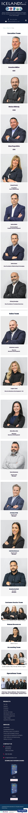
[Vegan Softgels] (13, 718)
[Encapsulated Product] (13, 729)
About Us (9, 28)
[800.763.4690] (3, 754)
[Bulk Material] (13, 727)
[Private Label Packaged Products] (13, 733)
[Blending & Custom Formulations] (13, 731)
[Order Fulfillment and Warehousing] (13, 737)
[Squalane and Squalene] (13, 720)
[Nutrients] (13, 706)
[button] (26, 20)
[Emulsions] (13, 708)
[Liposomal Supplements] (13, 716)
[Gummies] (13, 710)
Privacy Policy (4, 808)
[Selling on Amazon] (13, 739)
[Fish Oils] (13, 704)
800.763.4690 (8, 754)
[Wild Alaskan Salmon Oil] (13, 714)
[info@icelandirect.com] (3, 757)
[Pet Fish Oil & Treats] (13, 712)
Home (4, 28)
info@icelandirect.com (11, 758)
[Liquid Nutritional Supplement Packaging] (13, 735)
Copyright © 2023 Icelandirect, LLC (8, 806)
